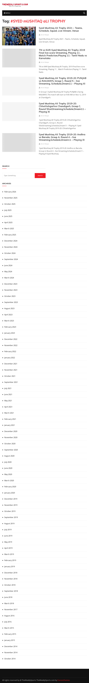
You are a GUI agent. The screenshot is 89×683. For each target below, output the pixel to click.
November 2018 (10, 579)
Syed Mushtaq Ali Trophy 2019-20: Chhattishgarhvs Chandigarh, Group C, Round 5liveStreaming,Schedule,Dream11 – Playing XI (62, 107)
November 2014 (10, 652)
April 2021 (8, 407)
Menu (7, 13)
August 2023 (9, 308)
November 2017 (10, 609)
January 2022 (9, 357)
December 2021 (10, 364)
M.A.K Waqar (45, 35)
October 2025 (9, 204)
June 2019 (8, 536)
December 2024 (10, 241)
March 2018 (9, 603)
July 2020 (8, 462)
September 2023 (11, 302)
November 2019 (10, 505)
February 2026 (10, 192)
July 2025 (8, 210)
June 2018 (8, 597)
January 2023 (9, 333)
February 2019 (10, 560)
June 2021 (8, 394)
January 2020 (9, 493)
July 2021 (8, 388)
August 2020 (9, 456)
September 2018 (11, 591)
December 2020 (10, 431)
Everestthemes (64, 680)
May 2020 (8, 474)
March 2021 (9, 413)
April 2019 (8, 548)
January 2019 (9, 566)
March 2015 (9, 628)
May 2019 (8, 542)
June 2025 (8, 216)
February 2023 (10, 327)
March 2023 (9, 321)
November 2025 (10, 198)
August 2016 (9, 615)
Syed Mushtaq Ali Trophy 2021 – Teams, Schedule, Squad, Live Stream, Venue (60, 29)
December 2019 (10, 499)
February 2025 (10, 235)
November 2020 (10, 437)
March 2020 (9, 480)
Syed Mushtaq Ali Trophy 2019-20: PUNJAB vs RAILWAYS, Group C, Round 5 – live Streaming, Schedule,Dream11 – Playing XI (62, 81)
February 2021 (10, 419)
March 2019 (9, 554)
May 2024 (8, 271)
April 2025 (8, 222)
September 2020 (11, 450)
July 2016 (8, 622)
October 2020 (9, 443)
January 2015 (9, 640)
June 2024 (8, 265)
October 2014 (9, 658)
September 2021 (11, 382)
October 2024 (9, 253)
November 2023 (10, 290)
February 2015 (10, 634)
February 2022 (10, 351)
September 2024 (11, 259)
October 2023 (9, 296)
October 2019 (9, 511)
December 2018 (10, 573)
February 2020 (10, 486)
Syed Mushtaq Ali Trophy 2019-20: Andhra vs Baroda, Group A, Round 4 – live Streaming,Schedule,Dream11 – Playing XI (62, 137)
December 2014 (10, 646)
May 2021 (8, 400)
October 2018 (9, 585)
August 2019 (9, 523)
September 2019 (11, 517)
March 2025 (9, 228)
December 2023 (10, 284)
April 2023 (8, 314)
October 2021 (9, 376)
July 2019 (8, 529)
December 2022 (10, 339)
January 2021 (9, 425)
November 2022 (10, 345)
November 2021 (10, 370)
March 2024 (9, 278)
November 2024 (10, 247)
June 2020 (8, 468)
